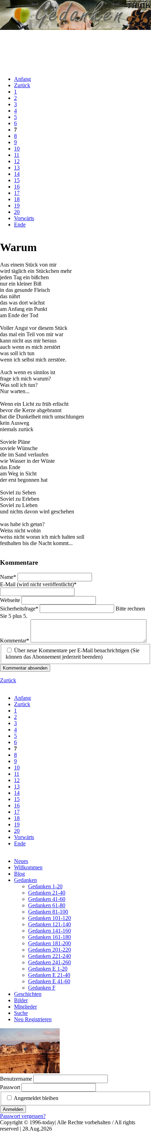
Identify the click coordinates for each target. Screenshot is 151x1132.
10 (17, 149)
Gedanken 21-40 (46, 893)
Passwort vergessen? (23, 1116)
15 (17, 180)
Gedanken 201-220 (49, 950)
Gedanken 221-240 (49, 956)
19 (17, 206)
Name (9, 577)
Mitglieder (25, 1007)
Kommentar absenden (25, 668)
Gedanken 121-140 (49, 924)
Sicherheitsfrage (19, 609)
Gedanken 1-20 (45, 886)
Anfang (22, 79)
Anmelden (13, 1109)
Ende (20, 225)
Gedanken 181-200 (49, 943)
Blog (19, 874)
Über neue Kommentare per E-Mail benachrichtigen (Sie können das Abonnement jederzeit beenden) (72, 653)
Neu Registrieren (33, 1019)
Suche (21, 1013)
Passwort (10, 1087)
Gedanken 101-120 (49, 918)
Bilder (21, 1000)
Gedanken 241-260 (49, 962)
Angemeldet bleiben (36, 1098)
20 (17, 212)
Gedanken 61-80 (46, 905)
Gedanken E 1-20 (47, 969)
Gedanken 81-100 (48, 912)
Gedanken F (41, 988)
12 (17, 161)
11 (16, 155)
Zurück (22, 85)
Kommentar (14, 641)
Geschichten (27, 994)
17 (17, 193)
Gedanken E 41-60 (49, 981)
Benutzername (16, 1079)
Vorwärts (24, 218)
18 (17, 199)
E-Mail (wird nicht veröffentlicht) (38, 584)
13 (17, 168)
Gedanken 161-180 (49, 937)
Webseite (10, 600)
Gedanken (25, 880)
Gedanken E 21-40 (49, 975)
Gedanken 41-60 (46, 899)
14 (17, 174)
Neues (21, 861)
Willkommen (28, 867)
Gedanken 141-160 (49, 931)
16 (17, 187)
